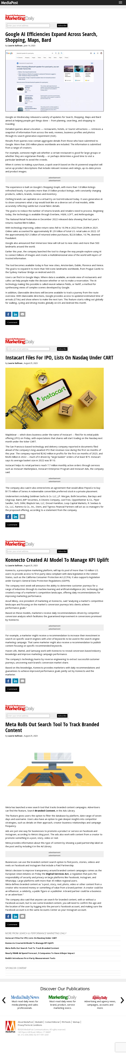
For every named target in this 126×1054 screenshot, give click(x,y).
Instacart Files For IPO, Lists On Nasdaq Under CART (31, 938)
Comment (12, 322)
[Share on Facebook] (8, 314)
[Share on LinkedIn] (15, 314)
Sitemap (76, 1022)
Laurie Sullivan (15, 45)
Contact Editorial (52, 1022)
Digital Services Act (57, 873)
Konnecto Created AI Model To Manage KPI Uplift (29, 943)
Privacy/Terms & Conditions (30, 1025)
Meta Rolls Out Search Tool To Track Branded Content (32, 948)
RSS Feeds (66, 1022)
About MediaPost (25, 1022)
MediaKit (39, 1022)
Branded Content (45, 810)
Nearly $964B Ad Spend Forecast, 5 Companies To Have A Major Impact (40, 953)
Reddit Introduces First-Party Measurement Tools (30, 958)
